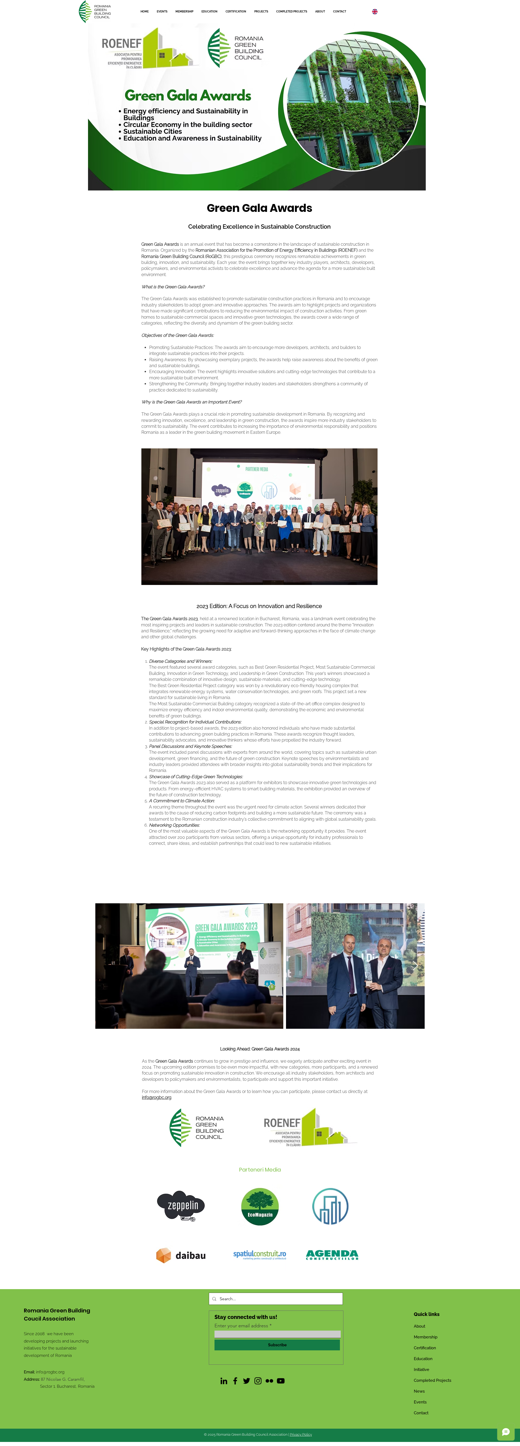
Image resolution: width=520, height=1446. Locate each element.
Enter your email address (241, 1325)
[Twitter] (246, 1381)
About (419, 1326)
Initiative (421, 1369)
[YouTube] (280, 1381)
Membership (425, 1337)
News (419, 1391)
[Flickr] (269, 1381)
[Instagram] (258, 1381)
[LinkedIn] (224, 1381)
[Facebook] (235, 1381)
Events (420, 1402)
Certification (425, 1347)
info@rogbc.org (50, 1372)
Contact (421, 1413)
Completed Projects (432, 1380)
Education (423, 1358)
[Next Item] (415, 966)
